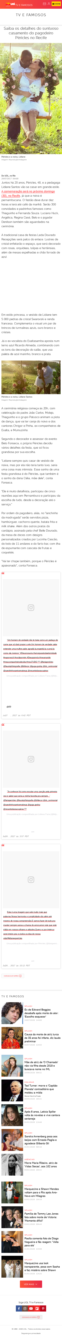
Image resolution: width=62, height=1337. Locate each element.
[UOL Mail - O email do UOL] (44, 4)
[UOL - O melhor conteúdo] (10, 4)
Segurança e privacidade (31, 1333)
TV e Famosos (31, 15)
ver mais (29, 1284)
